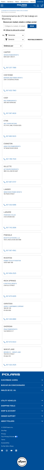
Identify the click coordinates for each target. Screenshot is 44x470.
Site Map (4, 430)
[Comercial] (22, 5)
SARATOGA (8, 303)
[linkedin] (16, 451)
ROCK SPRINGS (10, 281)
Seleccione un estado (22, 10)
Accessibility (5, 443)
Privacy (3, 434)
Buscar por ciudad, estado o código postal (19, 22)
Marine (32, 1)
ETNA (6, 121)
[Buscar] (35, 5)
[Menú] (2, 5)
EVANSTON (8, 143)
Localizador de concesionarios (8, 10)
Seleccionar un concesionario (8, 12)
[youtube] (11, 451)
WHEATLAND (9, 349)
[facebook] (2, 451)
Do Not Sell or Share (7, 446)
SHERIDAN (8, 326)
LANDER (7, 189)
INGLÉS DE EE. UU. (8, 390)
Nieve (17, 1)
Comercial (40, 1)
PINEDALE (8, 235)
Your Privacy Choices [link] (7, 436)
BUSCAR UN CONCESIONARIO (13, 385)
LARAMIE (7, 212)
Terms (3, 439)
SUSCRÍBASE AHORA (9, 380)
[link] (22, 400)
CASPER (7, 52)
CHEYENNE (8, 75)
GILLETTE (8, 166)
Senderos (10, 1)
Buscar (32, 26)
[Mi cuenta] (38, 5)
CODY (6, 98)
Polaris (3, 1)
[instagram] (7, 451)
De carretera (24, 1)
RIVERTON (8, 258)
